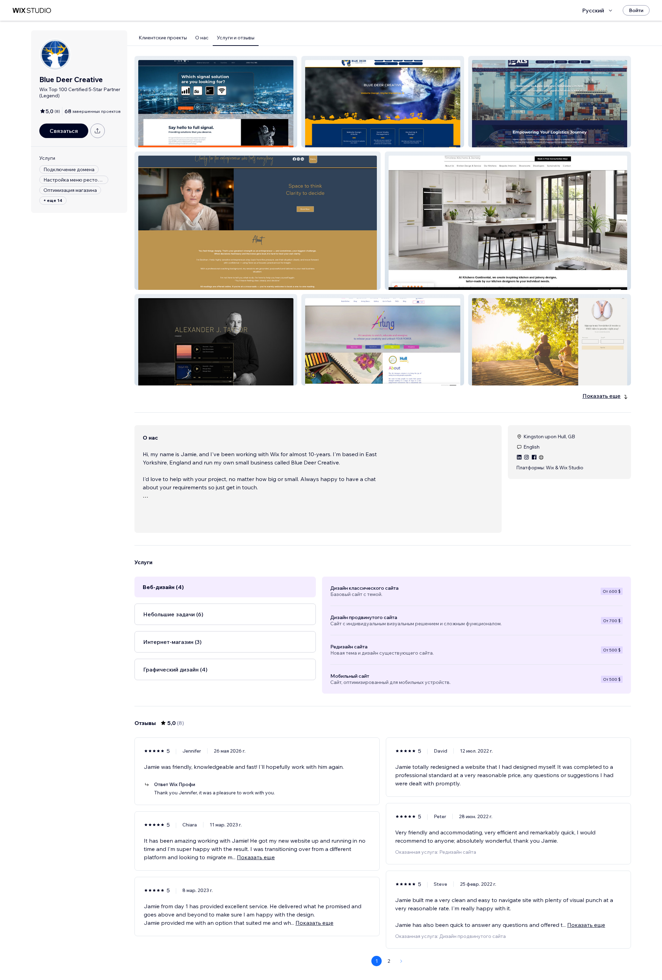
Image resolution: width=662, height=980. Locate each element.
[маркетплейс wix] (31, 10)
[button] (215, 101)
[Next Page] (401, 961)
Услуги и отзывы (235, 38)
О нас (202, 38)
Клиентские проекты (163, 38)
